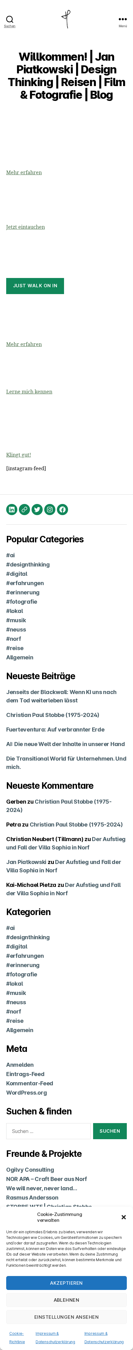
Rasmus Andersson (32, 1197)
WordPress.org (26, 1092)
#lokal (14, 611)
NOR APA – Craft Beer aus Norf (46, 1179)
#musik (16, 620)
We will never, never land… (41, 1188)
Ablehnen (66, 1300)
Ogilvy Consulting (30, 1169)
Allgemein (19, 657)
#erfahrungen (25, 583)
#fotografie (21, 601)
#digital (16, 574)
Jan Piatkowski (26, 862)
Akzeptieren (66, 1283)
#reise (14, 648)
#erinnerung (23, 592)
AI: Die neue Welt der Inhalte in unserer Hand (65, 744)
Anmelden (20, 1064)
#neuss (16, 629)
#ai (10, 555)
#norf (13, 639)
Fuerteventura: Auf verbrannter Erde (55, 729)
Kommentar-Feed (29, 1083)
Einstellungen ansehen (66, 1317)
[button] (124, 1217)
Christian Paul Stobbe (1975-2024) (52, 715)
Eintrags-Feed (25, 1074)
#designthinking (28, 564)
